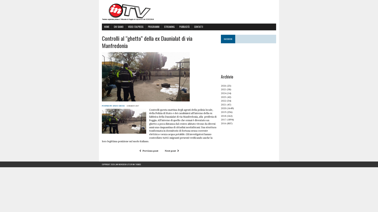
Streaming (169, 27)
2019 (223, 112)
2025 (223, 89)
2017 (223, 119)
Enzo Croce (119, 106)
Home (106, 27)
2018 (223, 115)
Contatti (198, 27)
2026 (223, 85)
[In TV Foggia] (189, 12)
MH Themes (137, 164)
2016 (223, 123)
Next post (170, 150)
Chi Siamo (118, 27)
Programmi (153, 27)
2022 (223, 100)
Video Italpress (135, 27)
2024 (223, 93)
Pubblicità (184, 27)
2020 (223, 108)
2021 (223, 104)
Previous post (150, 150)
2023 (223, 97)
